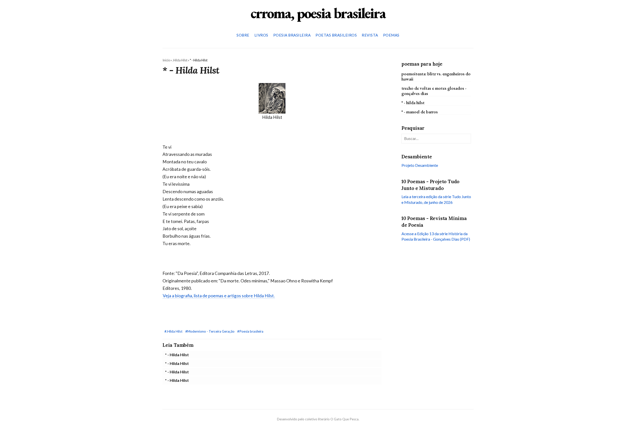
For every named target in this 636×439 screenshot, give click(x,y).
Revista (370, 35)
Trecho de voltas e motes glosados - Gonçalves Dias (433, 90)
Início (166, 60)
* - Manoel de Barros (419, 112)
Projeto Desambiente (419, 165)
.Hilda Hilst (179, 60)
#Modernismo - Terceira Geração (210, 331)
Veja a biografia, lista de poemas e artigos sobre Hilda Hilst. (219, 295)
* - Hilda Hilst (177, 354)
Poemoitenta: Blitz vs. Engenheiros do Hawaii (436, 76)
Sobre (243, 35)
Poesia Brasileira (292, 35)
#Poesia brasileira (250, 331)
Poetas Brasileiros (336, 35)
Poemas (391, 35)
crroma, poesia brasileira (318, 13)
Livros (261, 35)
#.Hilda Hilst (173, 331)
